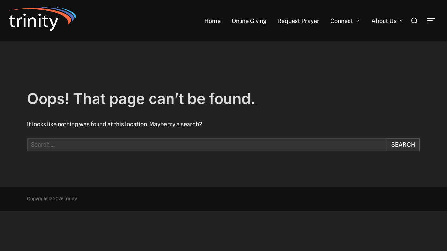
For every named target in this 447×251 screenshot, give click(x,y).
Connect (342, 20)
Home (212, 20)
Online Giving (249, 20)
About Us (384, 20)
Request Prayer (298, 20)
